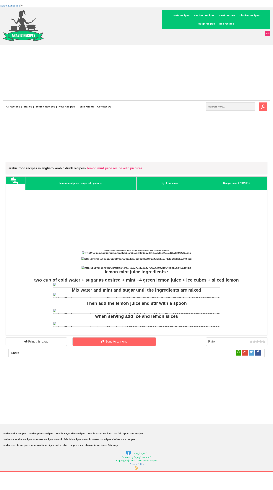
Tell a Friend (86, 106)
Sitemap (113, 445)
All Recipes (13, 106)
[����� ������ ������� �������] (136, 453)
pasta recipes (181, 15)
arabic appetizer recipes (128, 433)
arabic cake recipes (14, 433)
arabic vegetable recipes (70, 433)
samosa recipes (43, 439)
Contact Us (104, 106)
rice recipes (226, 23)
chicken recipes (250, 15)
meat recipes (227, 15)
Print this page (37, 341)
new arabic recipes (42, 445)
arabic (267, 33)
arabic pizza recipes (41, 433)
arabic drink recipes (69, 168)
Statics (27, 106)
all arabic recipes (66, 445)
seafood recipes (204, 15)
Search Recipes (45, 106)
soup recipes (206, 23)
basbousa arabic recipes (17, 439)
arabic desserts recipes (97, 439)
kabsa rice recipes (124, 439)
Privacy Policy (136, 464)
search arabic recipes (92, 445)
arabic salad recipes (99, 433)
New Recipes (66, 106)
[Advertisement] (136, 72)
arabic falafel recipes (68, 439)
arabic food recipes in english (30, 168)
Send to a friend (115, 341)
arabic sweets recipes (15, 445)
